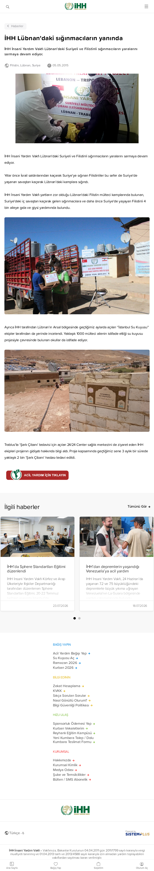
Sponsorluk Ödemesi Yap (72, 724)
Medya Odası (63, 770)
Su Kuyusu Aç (63, 658)
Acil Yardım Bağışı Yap (70, 653)
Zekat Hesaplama (66, 686)
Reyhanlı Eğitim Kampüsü (72, 733)
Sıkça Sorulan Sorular (69, 696)
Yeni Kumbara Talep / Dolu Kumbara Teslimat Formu (73, 740)
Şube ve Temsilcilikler (69, 775)
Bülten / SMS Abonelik (70, 779)
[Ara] (7, 6)
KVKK (57, 691)
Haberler (17, 26)
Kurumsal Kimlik (65, 765)
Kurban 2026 (63, 668)
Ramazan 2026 (65, 663)
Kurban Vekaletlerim (68, 728)
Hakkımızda (62, 760)
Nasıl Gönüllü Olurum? (70, 700)
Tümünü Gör (137, 506)
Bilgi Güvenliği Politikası (71, 705)
